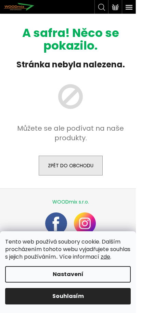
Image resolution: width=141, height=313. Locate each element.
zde (105, 257)
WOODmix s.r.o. (70, 201)
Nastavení (68, 274)
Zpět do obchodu (70, 165)
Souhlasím (68, 296)
